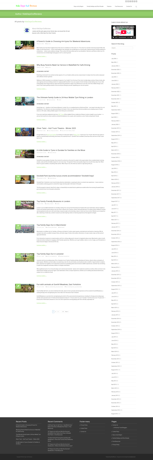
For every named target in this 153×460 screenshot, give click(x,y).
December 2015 (115, 274)
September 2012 (115, 410)
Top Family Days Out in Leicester (50, 254)
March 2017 (114, 219)
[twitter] (128, 2)
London (59, 99)
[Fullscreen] (134, 37)
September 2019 (115, 135)
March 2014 (114, 351)
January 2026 (114, 66)
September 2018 (115, 161)
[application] (123, 32)
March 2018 (114, 179)
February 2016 (115, 267)
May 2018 (113, 172)
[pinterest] (130, 2)
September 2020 (115, 109)
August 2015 (114, 289)
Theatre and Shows (54, 130)
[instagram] (134, 2)
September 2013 (115, 366)
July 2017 (113, 205)
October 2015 (114, 282)
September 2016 (115, 241)
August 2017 (114, 201)
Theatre (73, 130)
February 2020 (115, 120)
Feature (49, 99)
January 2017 (114, 227)
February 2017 (115, 223)
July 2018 (113, 168)
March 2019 (114, 150)
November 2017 (115, 194)
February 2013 (115, 391)
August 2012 (114, 413)
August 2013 (114, 369)
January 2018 (114, 186)
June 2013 (114, 377)
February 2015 (115, 311)
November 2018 (115, 153)
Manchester (54, 227)
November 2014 (115, 322)
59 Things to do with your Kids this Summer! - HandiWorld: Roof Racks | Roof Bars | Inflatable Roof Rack (59, 433)
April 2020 (114, 117)
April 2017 (114, 216)
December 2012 (115, 399)
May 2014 (113, 344)
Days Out (49, 43)
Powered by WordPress (111, 456)
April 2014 (114, 347)
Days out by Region (78, 6)
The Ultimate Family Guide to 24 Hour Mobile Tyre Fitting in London (65, 97)
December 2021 (115, 95)
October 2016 (114, 238)
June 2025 (114, 80)
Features (109, 6)
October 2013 (114, 362)
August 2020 (114, 113)
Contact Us (129, 6)
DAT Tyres (61, 114)
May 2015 (113, 300)
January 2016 (114, 271)
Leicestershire (54, 256)
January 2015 (114, 315)
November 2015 (115, 278)
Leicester (61, 256)
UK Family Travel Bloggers (120, 427)
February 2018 (115, 183)
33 (63, 311)
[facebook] (126, 2)
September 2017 (115, 197)
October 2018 (114, 157)
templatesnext (132, 456)
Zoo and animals (59, 286)
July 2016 (113, 249)
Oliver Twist (77, 134)
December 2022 (115, 91)
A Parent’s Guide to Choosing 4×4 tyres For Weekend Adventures (63, 41)
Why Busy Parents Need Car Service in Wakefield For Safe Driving (63, 65)
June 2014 (114, 340)
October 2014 (114, 326)
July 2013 (113, 373)
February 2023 (115, 88)
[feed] (132, 2)
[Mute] (131, 37)
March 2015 (114, 307)
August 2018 (114, 164)
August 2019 (114, 139)
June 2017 (114, 208)
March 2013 (114, 388)
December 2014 (115, 318)
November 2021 (115, 98)
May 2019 (113, 142)
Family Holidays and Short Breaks (95, 6)
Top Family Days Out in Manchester (51, 225)
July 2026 (113, 58)
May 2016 (113, 256)
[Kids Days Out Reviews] (25, 6)
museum (51, 203)
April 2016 (114, 260)
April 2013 (114, 384)
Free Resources (119, 6)
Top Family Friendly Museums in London (53, 201)
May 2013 (113, 380)
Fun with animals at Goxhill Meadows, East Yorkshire (59, 284)
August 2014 (114, 333)
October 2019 (114, 131)
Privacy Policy (84, 425)
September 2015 (115, 285)
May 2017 (113, 212)
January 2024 (114, 84)
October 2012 (114, 406)
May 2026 (113, 62)
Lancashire (49, 227)
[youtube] (136, 2)
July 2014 (113, 336)
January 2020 (114, 124)
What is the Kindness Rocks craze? (64, 445)
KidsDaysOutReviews (33, 21)
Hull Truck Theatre (67, 130)
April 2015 (114, 304)
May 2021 (113, 106)
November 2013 (115, 358)
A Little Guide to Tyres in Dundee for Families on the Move (61, 150)
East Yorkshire (69, 286)
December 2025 (115, 69)
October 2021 (114, 102)
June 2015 (114, 296)
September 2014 (115, 329)
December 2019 (115, 128)
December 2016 (115, 230)
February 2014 (115, 355)
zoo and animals (78, 286)
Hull (49, 130)
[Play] (113, 37)
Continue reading (42, 56)
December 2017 (115, 190)
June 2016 (114, 252)
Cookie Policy (84, 428)
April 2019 (114, 146)
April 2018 (114, 175)
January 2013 (114, 395)
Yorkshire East (52, 286)
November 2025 (115, 73)
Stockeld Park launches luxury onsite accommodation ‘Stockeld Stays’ (65, 175)
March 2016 (114, 263)
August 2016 (114, 245)
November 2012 (115, 402)
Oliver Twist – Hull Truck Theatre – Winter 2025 (56, 128)
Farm (48, 286)
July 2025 (113, 77)
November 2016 (115, 234)
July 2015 (113, 293)
